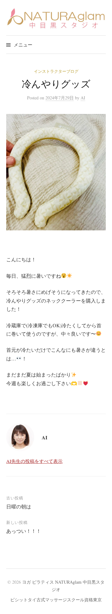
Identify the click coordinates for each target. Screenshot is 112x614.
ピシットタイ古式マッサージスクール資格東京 (56, 600)
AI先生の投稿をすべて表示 (34, 461)
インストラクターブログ (56, 71)
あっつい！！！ (23, 531)
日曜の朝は (18, 506)
